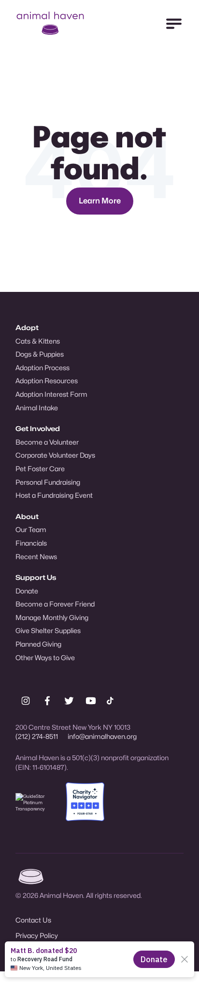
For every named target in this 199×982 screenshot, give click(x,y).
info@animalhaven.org (102, 736)
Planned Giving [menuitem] (38, 644)
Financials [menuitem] (31, 543)
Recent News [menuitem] (36, 556)
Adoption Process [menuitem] (42, 367)
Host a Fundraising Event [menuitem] (54, 495)
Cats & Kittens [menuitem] (37, 341)
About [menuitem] (27, 516)
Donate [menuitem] (26, 591)
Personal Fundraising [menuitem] (47, 482)
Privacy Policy (36, 935)
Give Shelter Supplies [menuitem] (48, 630)
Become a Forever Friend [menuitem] (55, 604)
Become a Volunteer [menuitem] (47, 442)
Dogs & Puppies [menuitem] (39, 354)
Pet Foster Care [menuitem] (40, 468)
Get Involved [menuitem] (37, 428)
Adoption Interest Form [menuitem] (51, 394)
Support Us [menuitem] (35, 577)
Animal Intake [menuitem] (36, 408)
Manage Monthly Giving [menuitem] (51, 617)
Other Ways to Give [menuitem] (45, 657)
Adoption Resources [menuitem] (46, 380)
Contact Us (33, 920)
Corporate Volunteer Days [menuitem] (55, 455)
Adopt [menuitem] (27, 327)
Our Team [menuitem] (30, 529)
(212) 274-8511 (36, 736)
